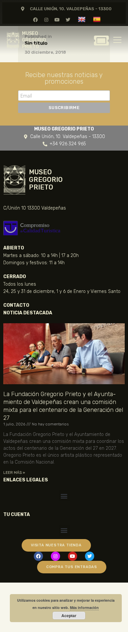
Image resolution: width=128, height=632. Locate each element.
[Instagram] (46, 19)
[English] (82, 19)
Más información (84, 607)
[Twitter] (68, 19)
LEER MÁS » (14, 472)
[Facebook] (35, 19)
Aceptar (68, 615)
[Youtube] (57, 19)
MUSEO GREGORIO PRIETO (34, 40)
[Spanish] (97, 19)
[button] (64, 495)
